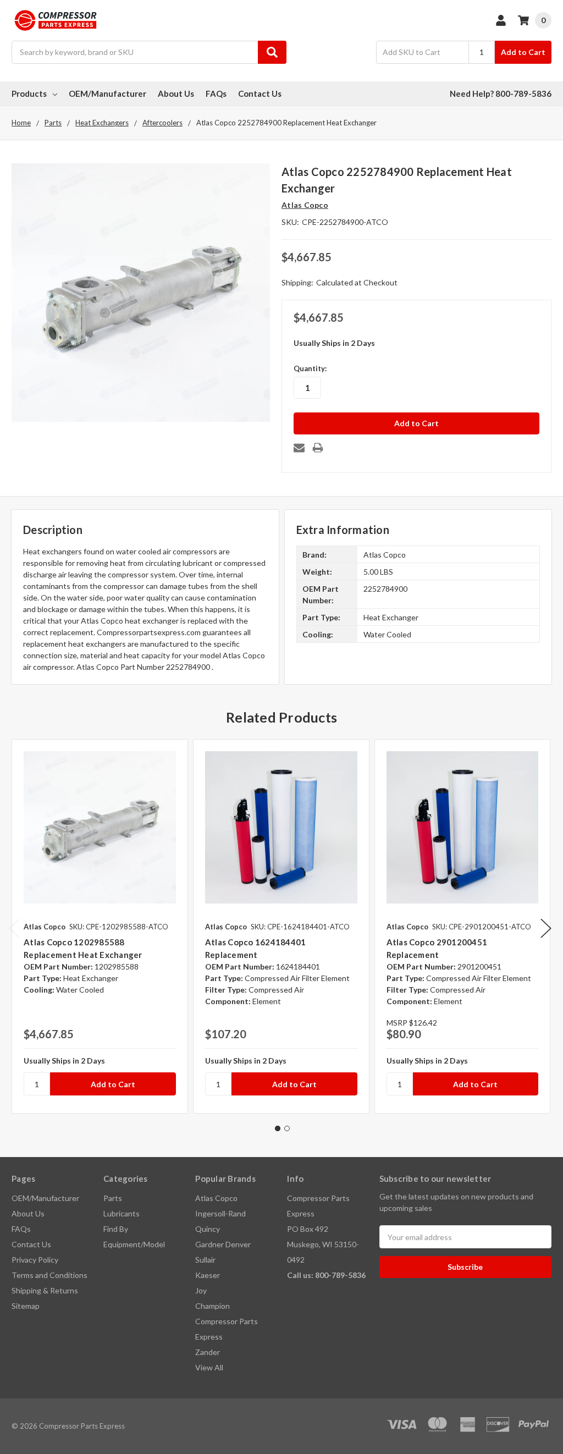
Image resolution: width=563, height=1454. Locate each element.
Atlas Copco (216, 1198)
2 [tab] (287, 1128)
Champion (212, 1305)
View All (209, 1367)
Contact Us (260, 93)
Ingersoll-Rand (220, 1213)
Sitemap (26, 1305)
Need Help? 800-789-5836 (500, 93)
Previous (14, 928)
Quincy (207, 1228)
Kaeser (207, 1275)
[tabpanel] (99, 926)
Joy (201, 1290)
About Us (176, 93)
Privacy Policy (35, 1259)
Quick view (100, 827)
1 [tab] (277, 1128)
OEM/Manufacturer (107, 93)
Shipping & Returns (45, 1290)
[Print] (317, 447)
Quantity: (310, 368)
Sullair (205, 1259)
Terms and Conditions (49, 1275)
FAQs (216, 93)
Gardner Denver (223, 1244)
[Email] (299, 447)
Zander (207, 1352)
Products (29, 93)
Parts (112, 1198)
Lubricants (121, 1213)
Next (546, 928)
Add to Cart (523, 52)
